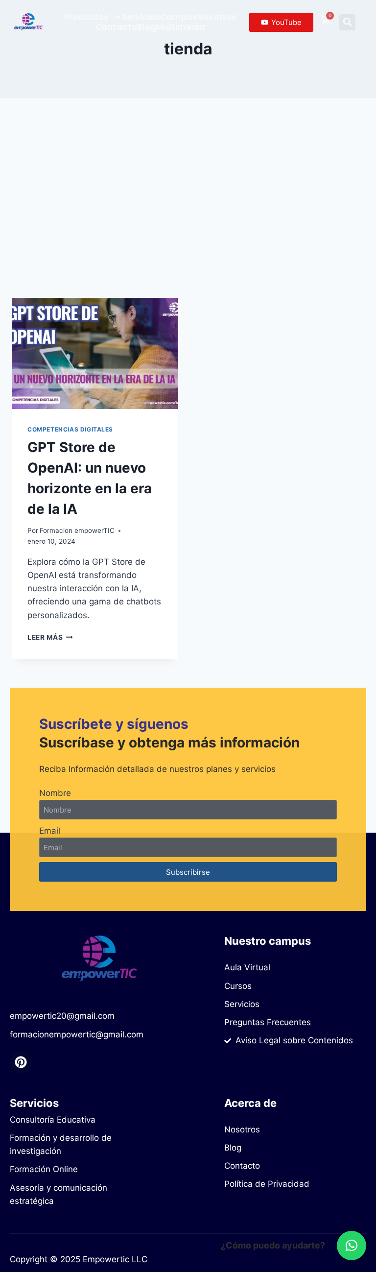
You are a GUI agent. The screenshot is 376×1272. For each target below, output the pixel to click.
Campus (178, 17)
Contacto (116, 27)
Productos (86, 17)
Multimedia (180, 27)
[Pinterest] (21, 1062)
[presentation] (95, 353)
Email (49, 831)
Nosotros (216, 17)
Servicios (141, 17)
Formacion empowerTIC (77, 530)
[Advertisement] (188, 205)
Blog (146, 27)
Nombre (55, 793)
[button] (347, 22)
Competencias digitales (70, 429)
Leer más (50, 637)
